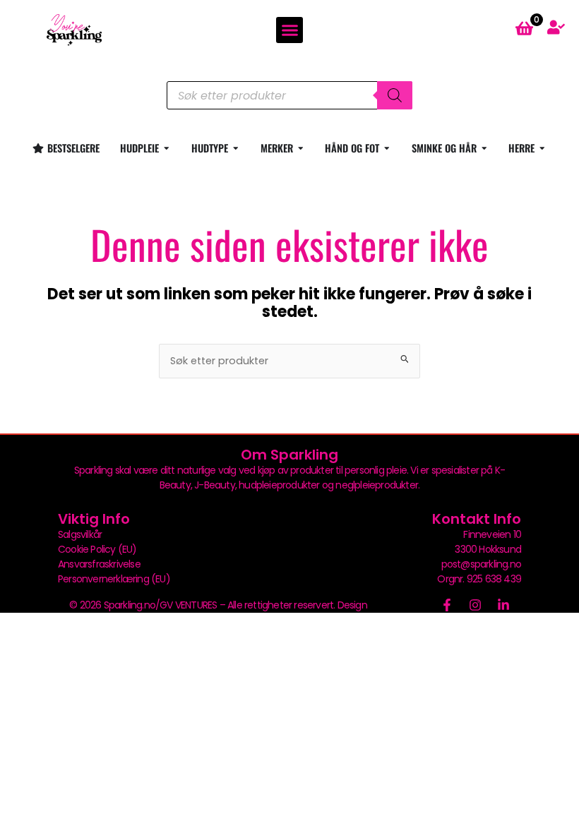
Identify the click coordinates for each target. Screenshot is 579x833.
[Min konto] (556, 27)
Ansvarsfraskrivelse (99, 564)
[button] (289, 30)
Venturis (387, 605)
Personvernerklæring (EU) (114, 579)
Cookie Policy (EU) (97, 549)
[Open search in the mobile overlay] (289, 95)
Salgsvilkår (80, 534)
